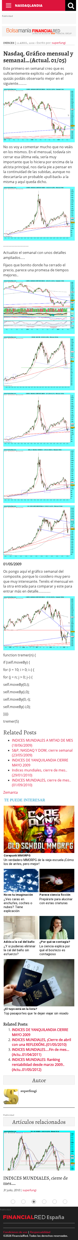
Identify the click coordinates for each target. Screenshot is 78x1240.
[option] (39, 1163)
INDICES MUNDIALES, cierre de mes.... (35, 1180)
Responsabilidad (40, 1232)
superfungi (59, 43)
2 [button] (23, 1201)
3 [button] (34, 1201)
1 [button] (13, 1201)
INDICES (8, 43)
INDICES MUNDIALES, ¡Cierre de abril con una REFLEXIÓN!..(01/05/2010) (41, 1042)
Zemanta (10, 792)
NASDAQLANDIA (28, 5)
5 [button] (54, 1201)
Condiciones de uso (15, 1232)
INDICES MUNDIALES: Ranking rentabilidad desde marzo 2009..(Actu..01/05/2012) (38, 1064)
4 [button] (44, 1201)
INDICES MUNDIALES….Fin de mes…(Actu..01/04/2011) (40, 1052)
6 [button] (65, 1201)
